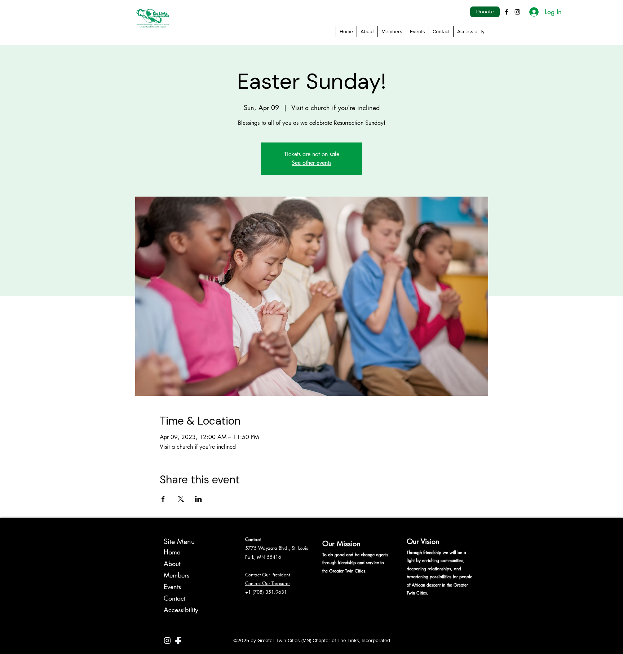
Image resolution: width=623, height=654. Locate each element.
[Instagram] (517, 12)
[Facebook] (506, 12)
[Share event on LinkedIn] (198, 499)
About (172, 563)
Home (172, 552)
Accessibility (181, 609)
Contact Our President (267, 574)
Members (176, 575)
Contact (174, 598)
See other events (311, 163)
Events (172, 586)
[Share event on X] (180, 499)
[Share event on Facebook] (163, 499)
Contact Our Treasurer (267, 583)
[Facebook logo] (178, 640)
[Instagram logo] (167, 640)
